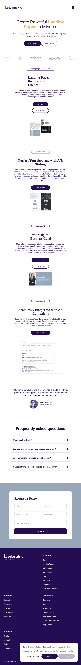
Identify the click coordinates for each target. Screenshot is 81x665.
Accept (49, 656)
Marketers (7, 604)
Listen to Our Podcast (51, 620)
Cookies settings (32, 656)
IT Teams (7, 608)
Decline (66, 656)
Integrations (47, 585)
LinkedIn (7, 640)
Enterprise (46, 580)
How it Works (32, 43)
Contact (7, 636)
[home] (13, 7)
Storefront (46, 560)
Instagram (7, 648)
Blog (44, 604)
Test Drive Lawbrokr (50, 589)
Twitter (6, 644)
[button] (73, 7)
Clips (45, 576)
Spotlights (46, 600)
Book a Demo (49, 43)
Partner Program (49, 612)
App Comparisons (49, 616)
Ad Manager (47, 568)
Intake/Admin (9, 612)
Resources (47, 608)
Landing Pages (48, 564)
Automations (47, 572)
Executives (8, 600)
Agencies (7, 616)
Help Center (47, 625)
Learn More (40, 104)
